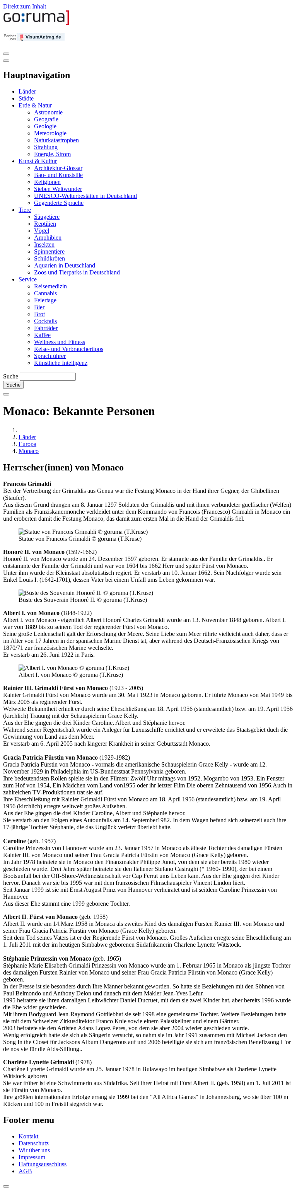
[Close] (6, 61)
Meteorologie (50, 133)
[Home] (36, 23)
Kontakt (28, 1136)
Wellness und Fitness (59, 342)
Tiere (25, 209)
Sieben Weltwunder (58, 189)
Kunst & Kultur (38, 161)
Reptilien (45, 223)
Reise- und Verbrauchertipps (68, 349)
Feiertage (45, 300)
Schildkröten (49, 258)
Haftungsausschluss (43, 1164)
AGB (25, 1171)
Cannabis (45, 293)
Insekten (44, 244)
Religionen (47, 182)
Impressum (32, 1157)
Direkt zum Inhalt (24, 6)
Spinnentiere (49, 251)
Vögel (41, 230)
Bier (39, 307)
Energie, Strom (52, 154)
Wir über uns (34, 1150)
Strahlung (46, 147)
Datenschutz (34, 1143)
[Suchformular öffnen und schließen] (6, 394)
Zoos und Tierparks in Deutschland (77, 272)
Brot (39, 314)
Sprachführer (50, 356)
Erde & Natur (35, 105)
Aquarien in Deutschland (64, 265)
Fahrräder (46, 328)
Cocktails (45, 321)
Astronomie (48, 112)
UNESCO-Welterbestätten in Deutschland (85, 196)
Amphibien (47, 237)
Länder (27, 91)
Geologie (45, 126)
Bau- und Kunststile (58, 175)
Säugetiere (47, 216)
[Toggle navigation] (6, 54)
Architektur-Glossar (58, 168)
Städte (26, 98)
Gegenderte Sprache (59, 202)
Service (28, 279)
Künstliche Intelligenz (60, 363)
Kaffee (42, 335)
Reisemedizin (50, 286)
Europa (27, 444)
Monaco (29, 451)
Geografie (46, 119)
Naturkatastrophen (56, 140)
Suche (10, 376)
